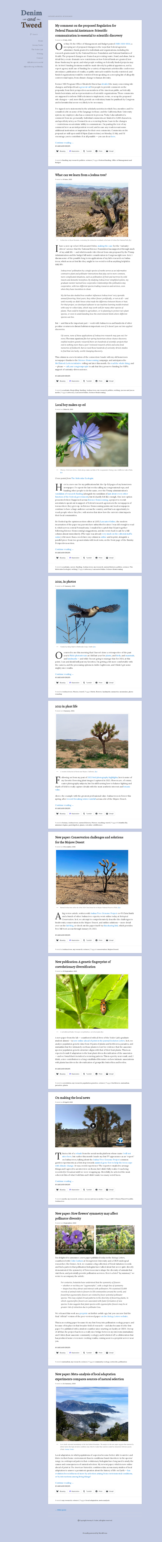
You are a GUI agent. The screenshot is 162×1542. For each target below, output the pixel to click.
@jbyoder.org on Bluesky (33, 67)
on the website (114, 1316)
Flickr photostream (78, 655)
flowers (99, 692)
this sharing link (111, 925)
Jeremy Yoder (37, 45)
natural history (110, 567)
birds (118, 655)
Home (40, 41)
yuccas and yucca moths (94, 1199)
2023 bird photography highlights (103, 777)
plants (108, 655)
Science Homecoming (88, 360)
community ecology (102, 1362)
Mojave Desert (113, 949)
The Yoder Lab (37, 49)
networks (114, 1362)
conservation (102, 949)
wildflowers (97, 825)
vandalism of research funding (69, 494)
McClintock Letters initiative (68, 363)
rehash (79, 1153)
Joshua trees (92, 390)
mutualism (125, 1083)
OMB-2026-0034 (122, 44)
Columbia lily (122, 823)
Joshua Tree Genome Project (104, 913)
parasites (58, 1085)
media (64, 1199)
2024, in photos (65, 581)
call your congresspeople (77, 366)
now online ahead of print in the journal (99, 1041)
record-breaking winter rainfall (81, 799)
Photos (76, 692)
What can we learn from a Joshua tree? (81, 175)
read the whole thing (120, 363)
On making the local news (72, 1097)
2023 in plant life (66, 706)
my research (74, 160)
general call (85, 87)
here (113, 136)
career (72, 567)
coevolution (67, 1083)
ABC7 (113, 1199)
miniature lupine (61, 825)
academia (65, 390)
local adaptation (92, 1500)
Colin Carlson (76, 1261)
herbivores (116, 1083)
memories (115, 692)
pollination (122, 1362)
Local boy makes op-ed (70, 405)
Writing (40, 54)
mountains (124, 692)
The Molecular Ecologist (82, 478)
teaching (101, 823)
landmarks (72, 659)
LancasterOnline (81, 392)
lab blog (69, 925)
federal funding (105, 160)
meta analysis (104, 1500)
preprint (83, 1313)
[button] (74, 1239)
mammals (129, 655)
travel (81, 692)
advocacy (71, 392)
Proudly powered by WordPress (95, 1533)
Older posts (60, 1510)
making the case (105, 246)
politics (82, 160)
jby (61, 472)
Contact (40, 58)
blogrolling (74, 390)
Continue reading (64, 142)
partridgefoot (74, 825)
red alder (89, 825)
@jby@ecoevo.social (35, 62)
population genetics (90, 1083)
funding (65, 160)
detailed (105, 84)
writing (117, 390)
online (103, 537)
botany (65, 823)
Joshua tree (59, 1201)
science (89, 160)
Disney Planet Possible (124, 1199)
